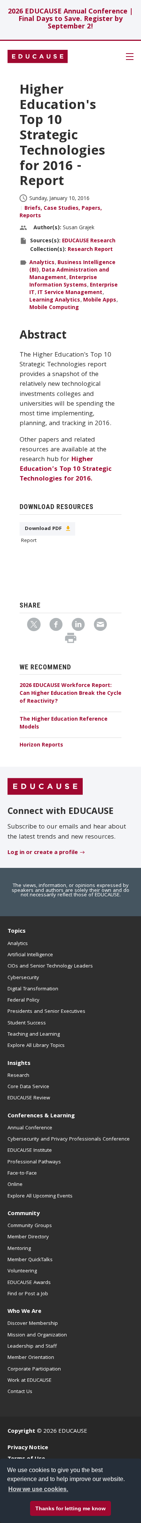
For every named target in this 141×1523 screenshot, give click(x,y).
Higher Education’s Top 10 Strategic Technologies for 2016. (66, 469)
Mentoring (19, 1249)
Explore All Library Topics (36, 1046)
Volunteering (22, 1271)
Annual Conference (30, 1128)
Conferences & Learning (41, 1116)
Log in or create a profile (43, 853)
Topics (17, 931)
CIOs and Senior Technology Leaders (50, 966)
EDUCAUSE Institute (30, 1151)
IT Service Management (70, 292)
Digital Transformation (33, 989)
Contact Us (20, 1392)
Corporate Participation (34, 1369)
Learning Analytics (54, 300)
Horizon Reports (41, 745)
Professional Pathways (34, 1162)
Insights (19, 1064)
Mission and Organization (37, 1335)
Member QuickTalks (30, 1260)
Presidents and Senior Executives (46, 1012)
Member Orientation (31, 1358)
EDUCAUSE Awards (29, 1283)
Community (23, 1214)
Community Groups (30, 1226)
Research (18, 1076)
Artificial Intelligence (30, 955)
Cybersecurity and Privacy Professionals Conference (69, 1139)
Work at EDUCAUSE (30, 1381)
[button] (49, 1506)
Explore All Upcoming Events (40, 1196)
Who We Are (24, 1312)
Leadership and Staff (32, 1346)
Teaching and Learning (34, 1034)
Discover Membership (33, 1324)
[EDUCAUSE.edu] (38, 56)
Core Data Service (28, 1087)
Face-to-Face (22, 1173)
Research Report (90, 249)
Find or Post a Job (28, 1294)
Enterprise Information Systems (63, 281)
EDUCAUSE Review (29, 1098)
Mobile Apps (99, 300)
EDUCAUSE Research (88, 241)
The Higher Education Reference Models (64, 723)
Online (15, 1185)
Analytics (42, 262)
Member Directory (28, 1237)
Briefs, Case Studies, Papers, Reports (61, 212)
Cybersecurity (23, 978)
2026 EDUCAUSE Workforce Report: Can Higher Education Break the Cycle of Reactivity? (70, 693)
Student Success (27, 1023)
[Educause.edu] (45, 787)
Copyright (21, 1431)
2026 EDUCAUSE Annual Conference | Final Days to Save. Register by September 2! (70, 19)
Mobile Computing (54, 307)
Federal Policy (23, 1000)
